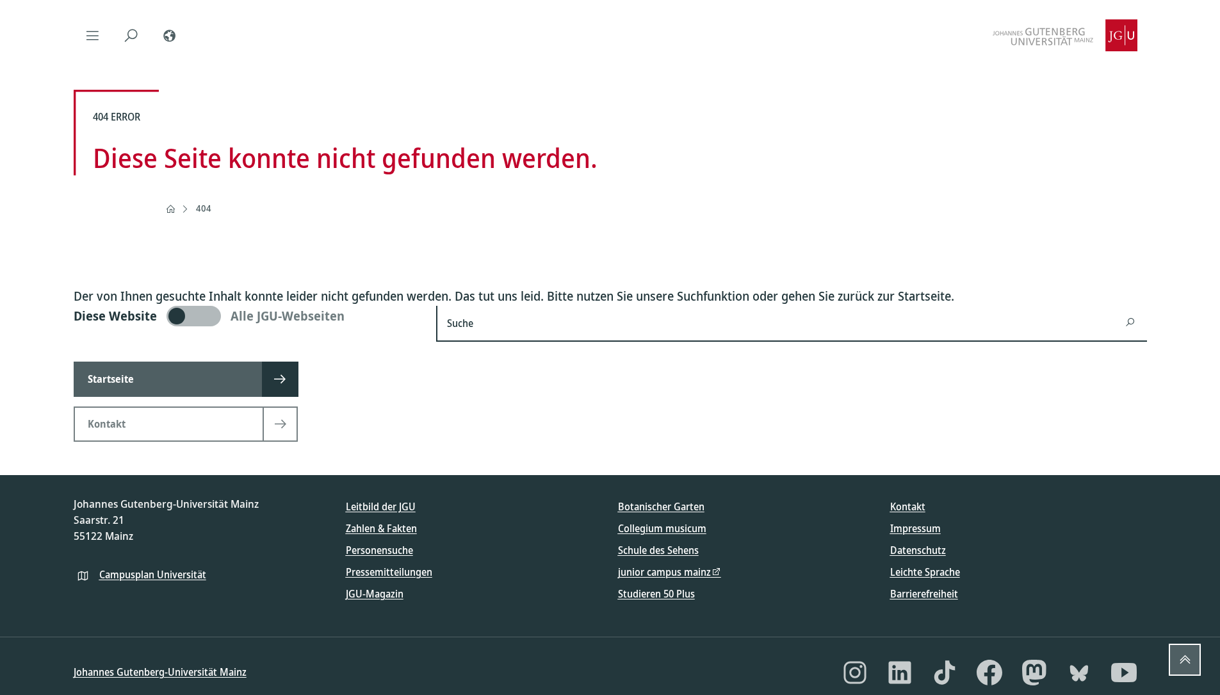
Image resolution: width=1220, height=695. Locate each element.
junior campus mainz (664, 572)
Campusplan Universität (152, 574)
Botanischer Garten (661, 506)
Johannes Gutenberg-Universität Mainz (160, 672)
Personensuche (379, 550)
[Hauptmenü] (93, 35)
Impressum (915, 528)
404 (203, 208)
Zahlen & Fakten (381, 528)
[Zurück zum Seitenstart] (1185, 660)
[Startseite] (170, 209)
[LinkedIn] (900, 672)
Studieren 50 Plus (656, 594)
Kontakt (907, 506)
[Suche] (131, 35)
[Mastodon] (1034, 672)
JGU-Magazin (374, 594)
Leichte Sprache (925, 572)
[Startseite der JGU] (1065, 35)
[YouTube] (1124, 672)
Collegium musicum (662, 528)
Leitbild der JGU (381, 506)
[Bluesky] (1079, 672)
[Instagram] (855, 672)
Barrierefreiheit (924, 594)
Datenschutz (918, 550)
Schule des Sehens (658, 550)
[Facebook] (989, 672)
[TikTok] (944, 672)
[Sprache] (169, 35)
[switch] (247, 316)
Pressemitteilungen (389, 572)
